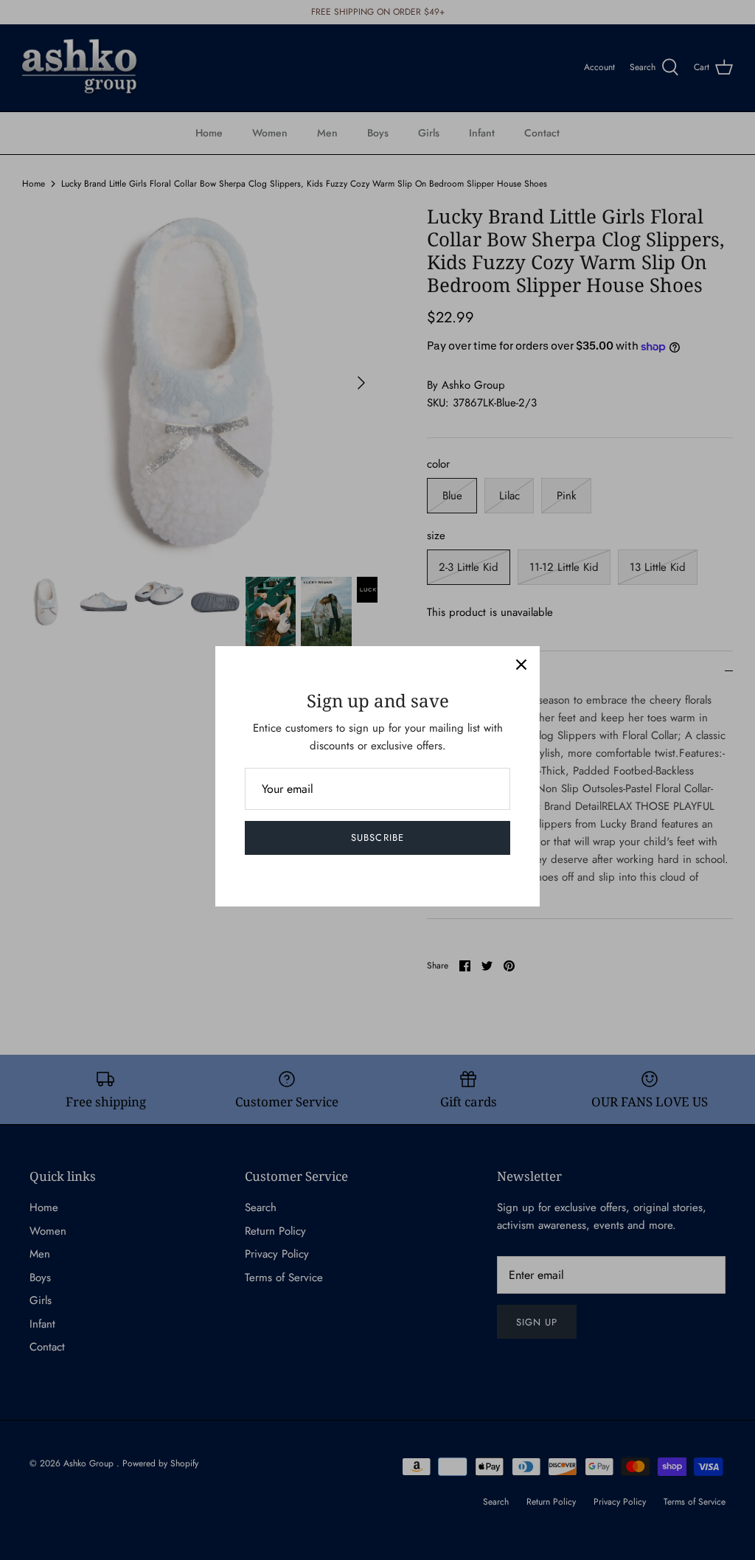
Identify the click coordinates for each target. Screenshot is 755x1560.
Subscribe (377, 838)
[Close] (521, 664)
